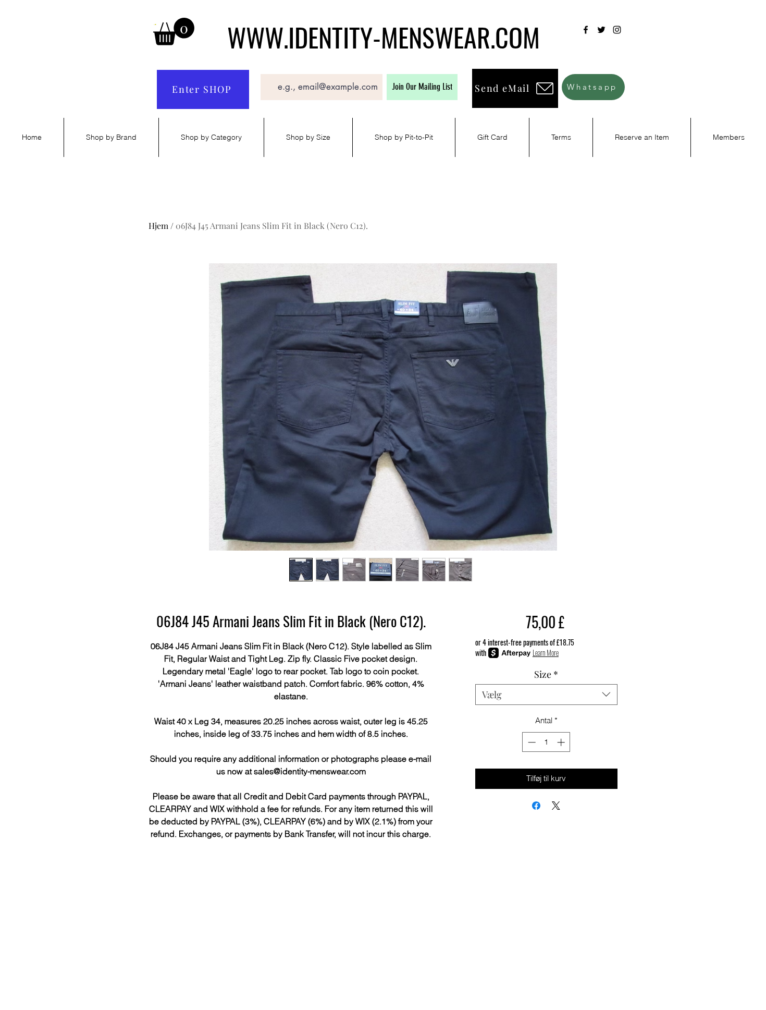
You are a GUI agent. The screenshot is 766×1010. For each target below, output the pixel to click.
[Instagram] (617, 30)
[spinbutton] (546, 742)
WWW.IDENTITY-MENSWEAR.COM (383, 36)
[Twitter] (601, 30)
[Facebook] (585, 30)
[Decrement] (531, 742)
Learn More (546, 653)
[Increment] (562, 742)
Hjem (158, 225)
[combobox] (546, 694)
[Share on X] (556, 805)
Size (546, 674)
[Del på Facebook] (536, 805)
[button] (173, 31)
